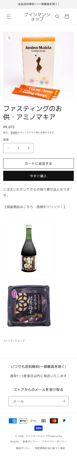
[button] (8, 16)
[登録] (63, 401)
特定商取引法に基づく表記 (50, 448)
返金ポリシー (30, 441)
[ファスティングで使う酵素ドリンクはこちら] (29, 273)
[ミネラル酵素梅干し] (29, 331)
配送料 (14, 132)
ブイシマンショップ (36, 436)
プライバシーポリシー (54, 441)
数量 (6, 139)
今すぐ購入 (38, 176)
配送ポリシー (23, 448)
